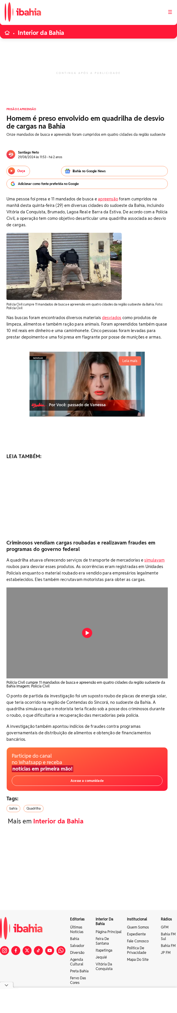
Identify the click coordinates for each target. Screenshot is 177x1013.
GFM (164, 927)
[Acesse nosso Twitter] (27, 950)
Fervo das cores (78, 980)
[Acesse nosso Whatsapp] (60, 950)
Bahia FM (168, 945)
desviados (111, 317)
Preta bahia (79, 971)
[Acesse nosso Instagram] (4, 950)
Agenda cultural (76, 962)
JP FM (166, 952)
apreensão (108, 199)
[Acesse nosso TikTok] (38, 950)
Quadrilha (34, 808)
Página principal (108, 931)
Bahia (74, 938)
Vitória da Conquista (104, 966)
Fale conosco (138, 941)
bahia (13, 808)
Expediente (136, 934)
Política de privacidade (136, 950)
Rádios (166, 919)
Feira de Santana (102, 941)
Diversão (77, 952)
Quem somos (138, 927)
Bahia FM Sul (168, 936)
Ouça (21, 171)
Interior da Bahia (41, 32)
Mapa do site (138, 959)
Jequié (101, 957)
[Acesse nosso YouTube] (49, 950)
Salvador (77, 945)
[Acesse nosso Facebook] (15, 950)
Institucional (137, 919)
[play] (87, 633)
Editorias (77, 919)
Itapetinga (104, 950)
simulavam (154, 560)
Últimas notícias (76, 929)
